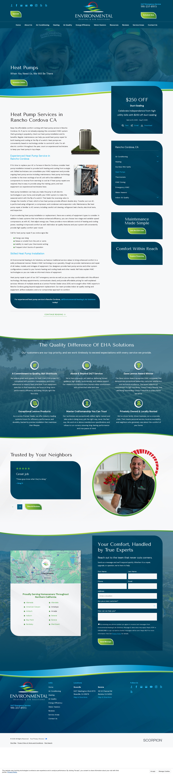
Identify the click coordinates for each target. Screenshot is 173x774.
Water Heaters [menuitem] (100, 25)
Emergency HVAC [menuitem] (122, 187)
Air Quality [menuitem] (67, 25)
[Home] (94, 11)
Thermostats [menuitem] (120, 177)
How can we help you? (107, 611)
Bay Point (30, 620)
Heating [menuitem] (56, 25)
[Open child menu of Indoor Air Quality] (157, 197)
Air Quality (52, 699)
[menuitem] (13, 743)
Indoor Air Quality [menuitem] (122, 197)
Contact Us (52, 719)
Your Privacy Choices (37, 739)
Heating (51, 695)
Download (148, 125)
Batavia (54, 615)
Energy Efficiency (55, 703)
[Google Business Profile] (21, 5)
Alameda (29, 602)
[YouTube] (31, 5)
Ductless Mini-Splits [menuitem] (123, 167)
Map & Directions (80, 697)
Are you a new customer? (108, 601)
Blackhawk (55, 624)
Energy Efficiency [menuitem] (83, 25)
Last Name (132, 572)
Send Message (105, 642)
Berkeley (29, 624)
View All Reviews (33, 506)
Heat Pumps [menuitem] (120, 172)
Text (126, 125)
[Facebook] (16, 5)
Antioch (29, 611)
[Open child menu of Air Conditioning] (157, 156)
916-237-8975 (149, 6)
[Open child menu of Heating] (157, 161)
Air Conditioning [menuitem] (42, 25)
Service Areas (53, 715)
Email (136, 125)
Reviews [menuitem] (125, 25)
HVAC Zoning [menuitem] (120, 182)
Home (50, 687)
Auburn (29, 615)
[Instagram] (36, 5)
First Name (102, 572)
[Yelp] (41, 5)
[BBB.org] (11, 5)
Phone (100, 581)
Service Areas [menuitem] (138, 25)
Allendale (54, 602)
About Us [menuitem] (28, 25)
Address (101, 591)
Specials (16, 14)
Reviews (51, 711)
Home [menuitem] (18, 25)
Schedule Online (19, 82)
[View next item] (19, 506)
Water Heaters (54, 707)
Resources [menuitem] (114, 25)
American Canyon (33, 607)
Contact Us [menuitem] (152, 25)
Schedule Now (148, 15)
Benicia (54, 620)
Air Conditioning (54, 691)
